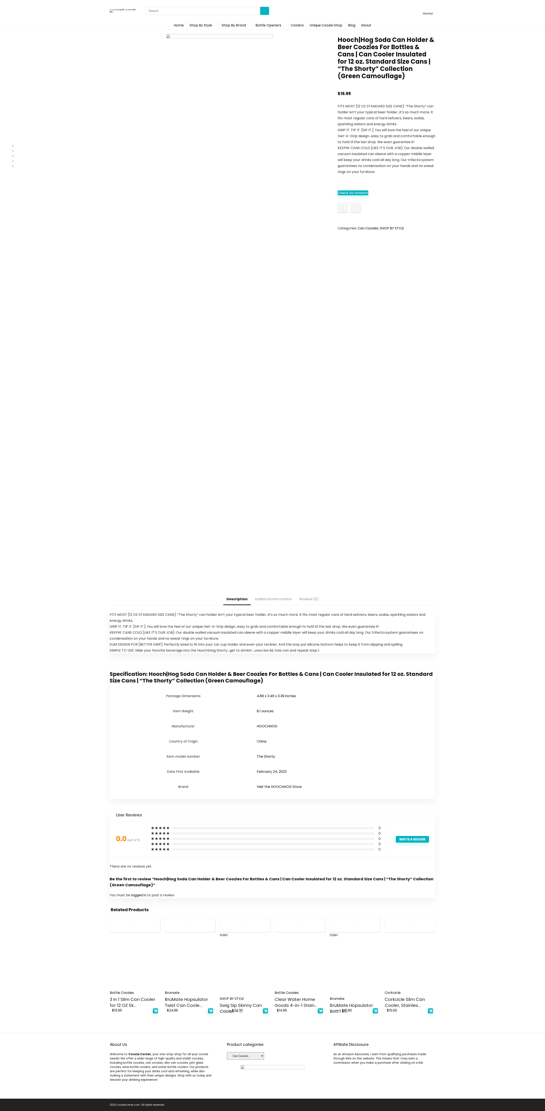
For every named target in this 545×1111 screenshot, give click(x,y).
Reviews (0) (309, 599)
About (366, 25)
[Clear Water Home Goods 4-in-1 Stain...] (300, 962)
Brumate (172, 992)
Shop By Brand (234, 25)
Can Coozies (368, 228)
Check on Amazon (353, 192)
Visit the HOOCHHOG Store (279, 786)
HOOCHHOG (267, 726)
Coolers (297, 25)
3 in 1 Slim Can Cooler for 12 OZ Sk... (132, 1002)
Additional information (273, 599)
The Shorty (266, 756)
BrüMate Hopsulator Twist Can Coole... (186, 1002)
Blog (351, 25)
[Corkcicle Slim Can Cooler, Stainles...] (410, 962)
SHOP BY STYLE (392, 228)
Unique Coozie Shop (326, 25)
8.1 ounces (265, 711)
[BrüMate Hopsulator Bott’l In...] (355, 968)
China (261, 741)
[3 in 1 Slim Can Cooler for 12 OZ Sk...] (135, 962)
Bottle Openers (268, 25)
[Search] (264, 11)
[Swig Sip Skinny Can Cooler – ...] (245, 968)
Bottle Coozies (122, 992)
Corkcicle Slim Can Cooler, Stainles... (405, 1002)
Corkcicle (393, 992)
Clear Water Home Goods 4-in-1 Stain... (296, 1002)
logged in (139, 895)
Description (237, 599)
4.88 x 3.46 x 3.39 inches (276, 696)
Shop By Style (200, 25)
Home (179, 25)
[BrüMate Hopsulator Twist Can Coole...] (190, 962)
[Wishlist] (428, 8)
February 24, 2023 (272, 771)
